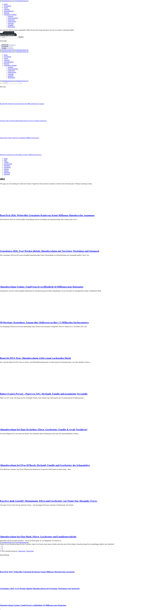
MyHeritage (11, 27)
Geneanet (11, 23)
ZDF (5, 160)
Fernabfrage (7, 6)
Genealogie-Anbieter (10, 14)
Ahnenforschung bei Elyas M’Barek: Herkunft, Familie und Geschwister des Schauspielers (45, 465)
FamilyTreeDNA (13, 18)
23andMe (11, 25)
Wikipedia (7, 172)
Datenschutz (30, 551)
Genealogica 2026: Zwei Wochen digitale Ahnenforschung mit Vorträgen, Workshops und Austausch (23, 120)
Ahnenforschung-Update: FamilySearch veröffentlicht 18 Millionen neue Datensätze (19, 137)
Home (6, 4)
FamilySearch (12, 21)
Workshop (7, 165)
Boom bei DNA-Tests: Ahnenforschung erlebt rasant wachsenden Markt (35, 358)
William (6, 171)
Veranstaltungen (9, 11)
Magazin (6, 13)
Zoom (6, 158)
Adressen (7, 9)
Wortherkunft (8, 164)
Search (21, 37)
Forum (6, 7)
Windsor (6, 169)
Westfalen (7, 174)
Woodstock (7, 167)
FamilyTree (11, 20)
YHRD (6, 162)
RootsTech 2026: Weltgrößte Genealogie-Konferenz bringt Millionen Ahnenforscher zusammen (22, 103)
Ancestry (10, 16)
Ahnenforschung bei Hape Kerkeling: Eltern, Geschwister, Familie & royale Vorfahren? (43, 429)
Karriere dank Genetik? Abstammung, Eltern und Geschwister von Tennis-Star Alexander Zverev (48, 501)
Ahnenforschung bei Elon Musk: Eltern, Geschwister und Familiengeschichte (38, 536)
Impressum (21, 551)
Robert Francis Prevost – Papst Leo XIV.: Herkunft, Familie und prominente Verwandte (44, 394)
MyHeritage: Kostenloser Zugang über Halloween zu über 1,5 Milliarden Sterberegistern (20, 154)
